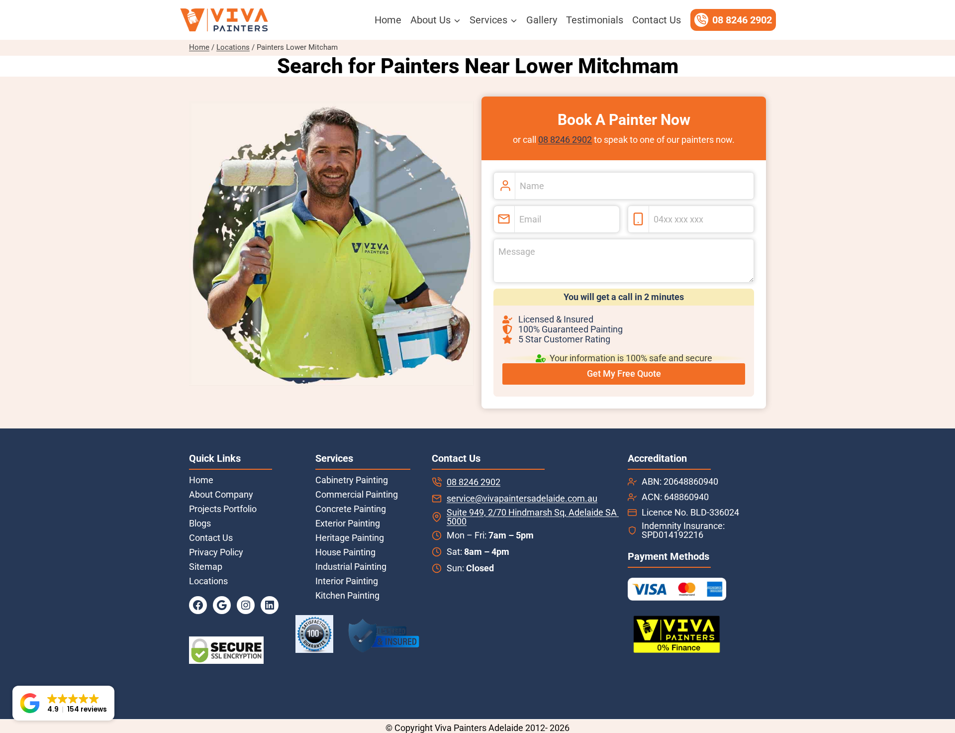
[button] (63, 703)
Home (388, 20)
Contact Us (656, 20)
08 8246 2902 (565, 139)
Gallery (541, 20)
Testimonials (594, 20)
